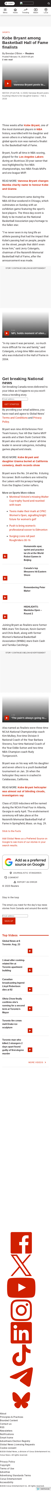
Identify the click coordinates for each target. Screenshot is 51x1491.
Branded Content (9, 1420)
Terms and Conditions (15, 417)
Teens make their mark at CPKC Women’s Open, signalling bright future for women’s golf (27, 515)
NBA (39, 129)
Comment (13, 877)
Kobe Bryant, (32, 125)
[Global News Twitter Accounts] (21, 1275)
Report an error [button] (27, 882)
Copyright (5, 1465)
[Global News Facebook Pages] (21, 1252)
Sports (6, 32)
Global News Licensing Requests (17, 1444)
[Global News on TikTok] (21, 1365)
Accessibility (6, 1482)
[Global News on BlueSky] (21, 1410)
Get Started (12, 404)
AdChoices (45, 1489)
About (3, 1413)
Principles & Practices (11, 1417)
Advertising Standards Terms (15, 1475)
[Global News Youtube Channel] (21, 1297)
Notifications (7, 1434)
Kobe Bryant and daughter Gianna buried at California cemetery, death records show (25, 461)
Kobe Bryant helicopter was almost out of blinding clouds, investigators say (24, 791)
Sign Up (9, 921)
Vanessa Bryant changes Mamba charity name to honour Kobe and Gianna (25, 184)
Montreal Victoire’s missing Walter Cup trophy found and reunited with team (29, 500)
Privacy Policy (7, 1461)
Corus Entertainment (11, 1479)
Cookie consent (8, 1448)
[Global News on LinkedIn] (21, 1342)
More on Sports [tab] (11, 492)
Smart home (6, 1437)
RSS (2, 1427)
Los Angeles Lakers (31, 156)
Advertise (5, 1472)
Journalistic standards (27, 873)
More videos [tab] (28, 492)
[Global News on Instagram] (21, 1320)
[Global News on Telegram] (21, 1387)
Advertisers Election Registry (15, 1441)
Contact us (5, 1424)
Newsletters (6, 1430)
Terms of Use (7, 1468)
